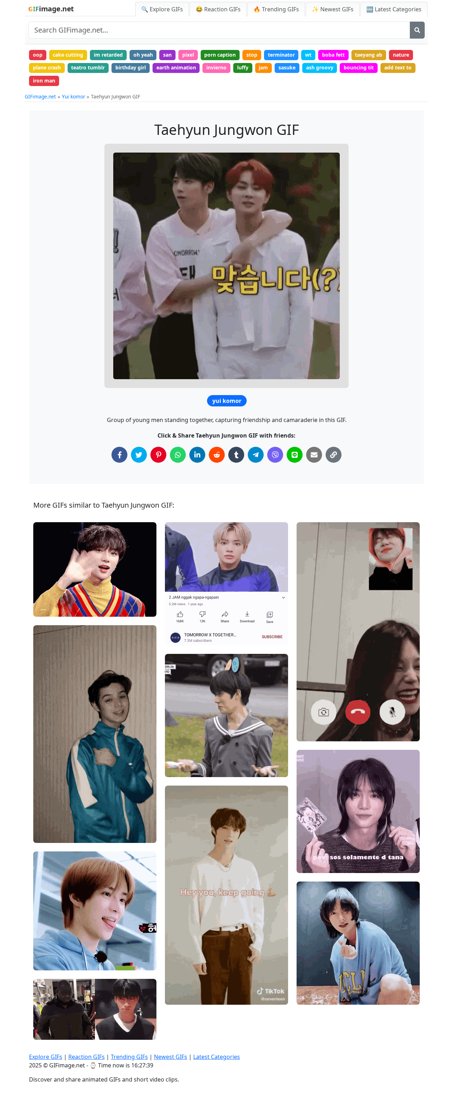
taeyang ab (368, 54)
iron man (44, 80)
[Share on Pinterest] (158, 455)
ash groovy (319, 67)
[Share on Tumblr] (236, 455)
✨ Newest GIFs (333, 9)
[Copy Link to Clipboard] (334, 455)
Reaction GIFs (86, 1057)
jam (263, 67)
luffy (242, 67)
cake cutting (68, 54)
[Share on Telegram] (256, 455)
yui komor (226, 401)
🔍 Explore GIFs (162, 9)
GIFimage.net (40, 96)
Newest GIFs (170, 1057)
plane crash (47, 67)
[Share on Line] (295, 455)
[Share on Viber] (275, 455)
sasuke (287, 67)
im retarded (108, 54)
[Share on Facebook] (119, 455)
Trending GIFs (129, 1057)
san (167, 54)
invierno (216, 67)
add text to (398, 67)
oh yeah (143, 54)
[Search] (417, 30)
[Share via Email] (314, 455)
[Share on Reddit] (217, 455)
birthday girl (130, 67)
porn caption (220, 54)
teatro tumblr (88, 67)
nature (401, 54)
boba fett (333, 54)
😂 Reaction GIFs (218, 9)
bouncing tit (359, 67)
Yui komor (73, 96)
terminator (281, 54)
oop (37, 54)
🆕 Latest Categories (394, 9)
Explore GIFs (45, 1057)
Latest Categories (216, 1057)
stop (251, 54)
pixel (188, 54)
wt (308, 54)
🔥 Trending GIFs (276, 9)
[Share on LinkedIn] (197, 455)
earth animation (176, 67)
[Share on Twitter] (139, 455)
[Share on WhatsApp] (178, 455)
